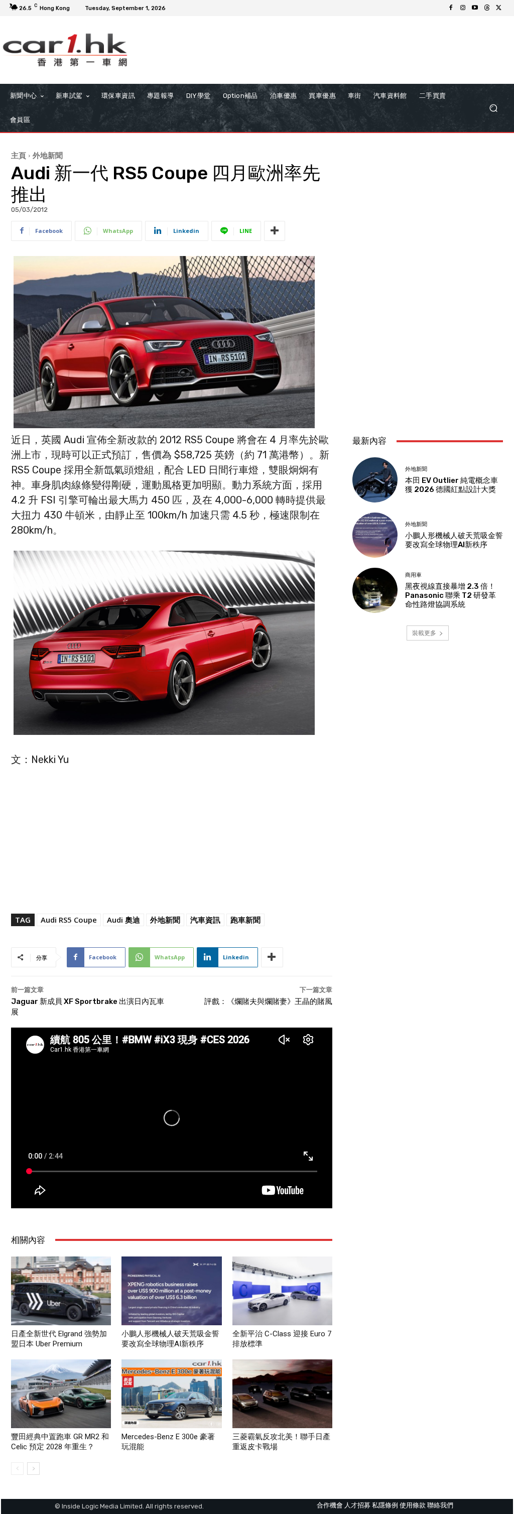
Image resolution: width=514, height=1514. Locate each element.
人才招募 (357, 1505)
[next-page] (33, 1468)
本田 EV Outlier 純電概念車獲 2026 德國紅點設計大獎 (451, 485)
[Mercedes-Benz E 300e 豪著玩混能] (171, 1393)
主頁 (18, 155)
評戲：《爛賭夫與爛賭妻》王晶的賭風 (268, 1001)
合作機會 (330, 1505)
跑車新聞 (245, 920)
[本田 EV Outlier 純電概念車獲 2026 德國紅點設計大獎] (375, 479)
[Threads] (487, 8)
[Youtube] (475, 8)
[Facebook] (451, 8)
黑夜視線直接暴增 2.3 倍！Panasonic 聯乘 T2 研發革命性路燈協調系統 (450, 595)
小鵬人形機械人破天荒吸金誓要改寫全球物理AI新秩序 (454, 540)
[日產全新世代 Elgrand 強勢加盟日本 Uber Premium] (61, 1290)
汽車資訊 (205, 920)
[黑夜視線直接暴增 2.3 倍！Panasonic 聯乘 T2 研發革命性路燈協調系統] (375, 590)
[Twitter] (499, 8)
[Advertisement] (427, 360)
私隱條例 (385, 1505)
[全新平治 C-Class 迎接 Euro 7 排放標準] (282, 1290)
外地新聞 (48, 155)
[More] (274, 231)
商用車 (413, 575)
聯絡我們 (440, 1505)
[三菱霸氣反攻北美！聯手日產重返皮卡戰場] (282, 1393)
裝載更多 (424, 632)
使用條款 (413, 1505)
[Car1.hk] (65, 50)
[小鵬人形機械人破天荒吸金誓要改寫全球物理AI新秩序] (171, 1290)
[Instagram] (463, 8)
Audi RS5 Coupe (69, 920)
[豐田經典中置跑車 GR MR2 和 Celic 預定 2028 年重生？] (61, 1393)
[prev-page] (17, 1468)
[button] (493, 108)
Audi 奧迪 (123, 920)
